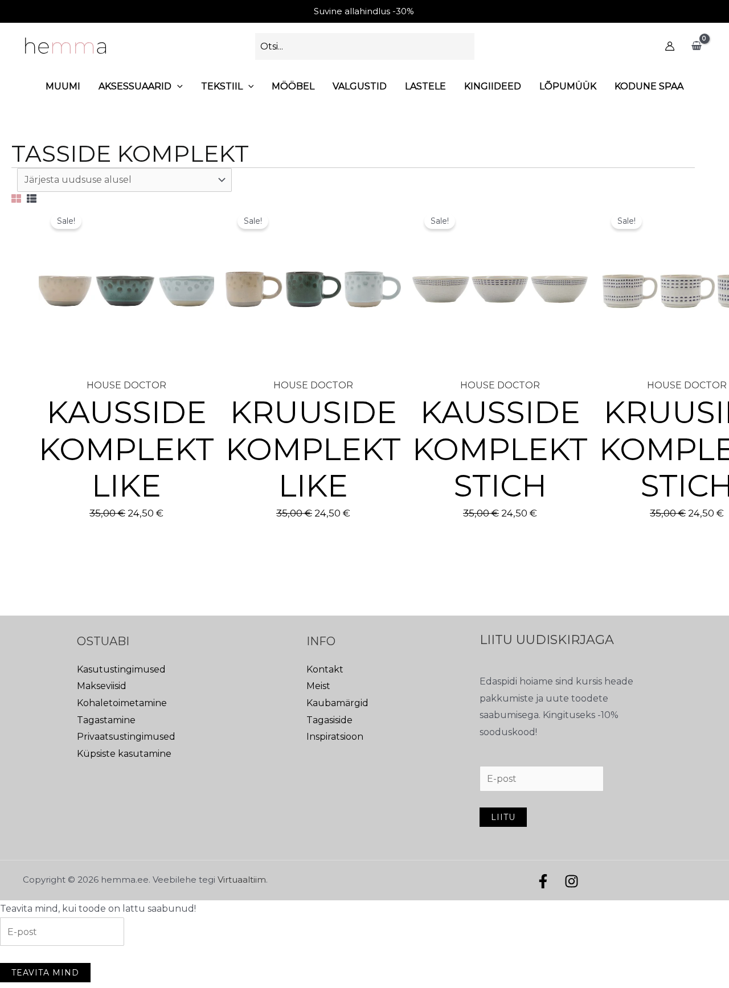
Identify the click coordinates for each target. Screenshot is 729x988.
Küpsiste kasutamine (124, 753)
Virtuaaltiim (242, 879)
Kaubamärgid (337, 703)
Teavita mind (45, 972)
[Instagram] (571, 881)
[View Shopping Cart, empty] (696, 46)
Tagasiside (329, 720)
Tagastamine (106, 720)
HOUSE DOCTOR (126, 385)
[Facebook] (543, 881)
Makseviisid (101, 685)
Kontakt (324, 669)
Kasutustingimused (121, 669)
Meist (318, 685)
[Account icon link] (670, 46)
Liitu (503, 817)
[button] (177, 86)
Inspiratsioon (334, 736)
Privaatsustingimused (126, 736)
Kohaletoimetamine (122, 703)
